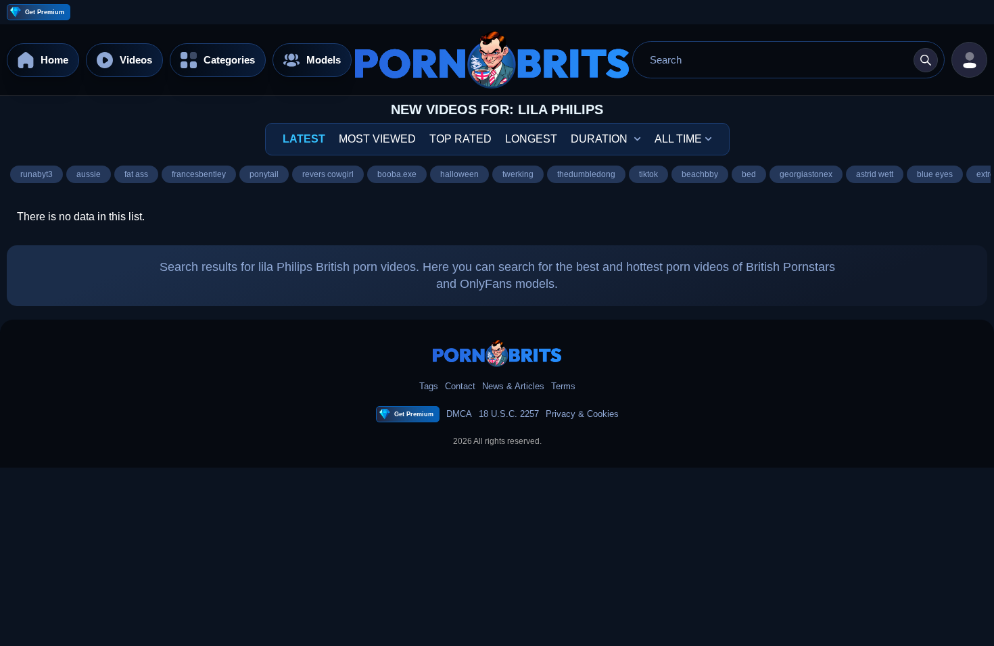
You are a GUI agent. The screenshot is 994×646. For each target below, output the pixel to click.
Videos (136, 60)
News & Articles (513, 386)
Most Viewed (377, 139)
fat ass (136, 173)
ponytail (264, 173)
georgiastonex (806, 173)
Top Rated (460, 139)
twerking (518, 173)
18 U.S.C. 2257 (509, 414)
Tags (428, 386)
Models (323, 60)
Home (54, 60)
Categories (229, 60)
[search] (926, 60)
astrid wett (874, 173)
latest (304, 139)
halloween (459, 173)
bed (749, 173)
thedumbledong (586, 173)
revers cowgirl (328, 173)
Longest (531, 139)
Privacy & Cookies (582, 414)
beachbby (700, 173)
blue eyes (935, 173)
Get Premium (44, 12)
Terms (563, 386)
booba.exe (397, 173)
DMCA (459, 414)
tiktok (648, 173)
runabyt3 (36, 173)
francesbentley (199, 173)
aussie (88, 173)
